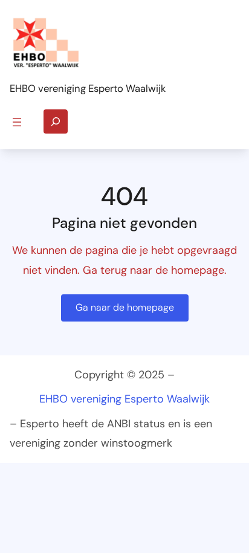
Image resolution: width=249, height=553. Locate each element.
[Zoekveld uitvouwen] (56, 121)
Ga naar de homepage (125, 307)
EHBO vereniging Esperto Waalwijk (88, 88)
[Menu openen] (17, 122)
